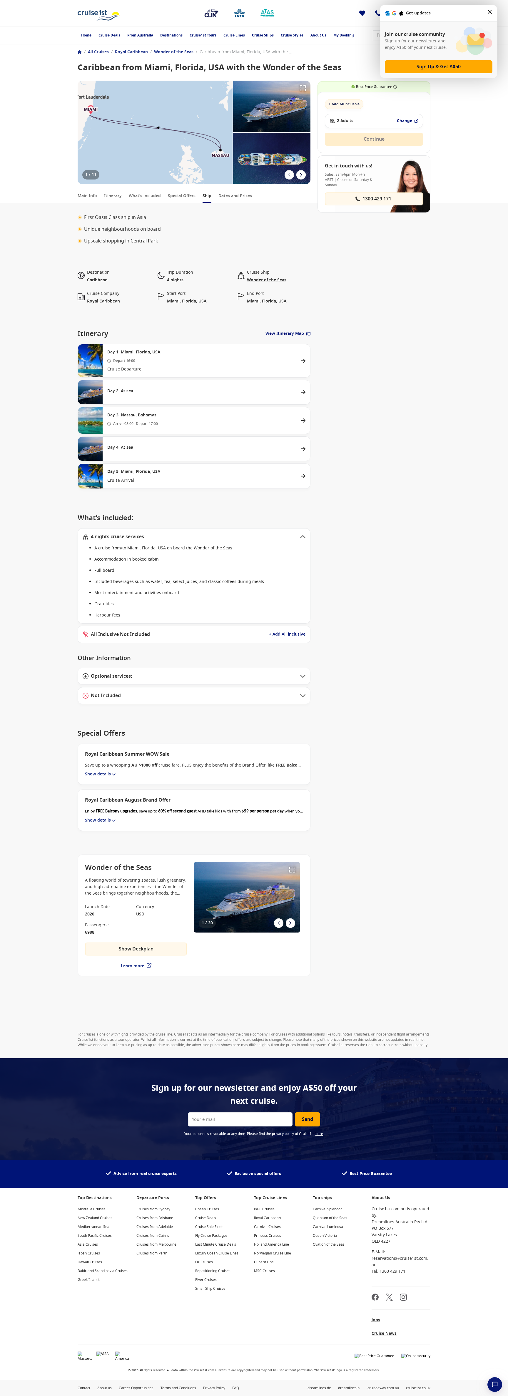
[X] (389, 1298)
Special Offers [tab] (181, 196)
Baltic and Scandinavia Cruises (103, 1271)
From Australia (140, 35)
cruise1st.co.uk (418, 1388)
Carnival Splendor (327, 1209)
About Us (318, 35)
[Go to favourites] (362, 13)
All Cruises (98, 52)
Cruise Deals (109, 35)
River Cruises (206, 1279)
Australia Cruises (92, 1209)
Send (307, 1119)
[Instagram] (403, 1298)
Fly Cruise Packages (211, 1235)
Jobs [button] (376, 1320)
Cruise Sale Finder (210, 1226)
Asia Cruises (88, 1244)
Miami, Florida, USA (186, 301)
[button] (194, 537)
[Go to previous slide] (289, 175)
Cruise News (384, 1333)
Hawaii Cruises (90, 1262)
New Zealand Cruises (95, 1218)
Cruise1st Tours (203, 35)
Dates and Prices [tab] (235, 196)
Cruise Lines (234, 35)
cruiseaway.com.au (383, 1388)
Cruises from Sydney (153, 1209)
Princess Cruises (267, 1235)
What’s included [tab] (145, 196)
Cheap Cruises (207, 1209)
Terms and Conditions (178, 1388)
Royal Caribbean (131, 52)
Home (86, 35)
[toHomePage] (99, 13)
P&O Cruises (264, 1209)
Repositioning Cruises (212, 1271)
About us (104, 1388)
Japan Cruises (89, 1253)
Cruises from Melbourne (156, 1244)
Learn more (132, 966)
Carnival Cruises (267, 1226)
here (319, 1133)
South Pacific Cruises (95, 1235)
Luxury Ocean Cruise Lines (216, 1253)
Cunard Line (264, 1262)
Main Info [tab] (87, 196)
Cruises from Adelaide (154, 1226)
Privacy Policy (214, 1388)
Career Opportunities (136, 1388)
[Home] (80, 52)
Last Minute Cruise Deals (215, 1244)
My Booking (343, 35)
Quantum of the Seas (330, 1218)
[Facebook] (375, 1298)
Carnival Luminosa (328, 1226)
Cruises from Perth (151, 1253)
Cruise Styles (292, 35)
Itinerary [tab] (113, 196)
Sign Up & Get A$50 (439, 66)
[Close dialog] (490, 13)
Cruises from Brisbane (154, 1218)
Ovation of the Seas (329, 1244)
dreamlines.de (319, 1388)
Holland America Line (271, 1244)
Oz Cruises (204, 1262)
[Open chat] (494, 1384)
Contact (84, 1388)
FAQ (235, 1388)
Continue (374, 139)
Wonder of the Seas (173, 52)
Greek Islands (89, 1279)
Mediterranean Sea (93, 1226)
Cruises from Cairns (152, 1235)
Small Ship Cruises (210, 1288)
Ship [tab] (207, 196)
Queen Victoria (325, 1235)
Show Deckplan (136, 949)
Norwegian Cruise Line (272, 1253)
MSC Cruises (264, 1271)
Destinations (171, 35)
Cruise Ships (263, 35)
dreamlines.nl (349, 1388)
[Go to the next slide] (301, 175)
